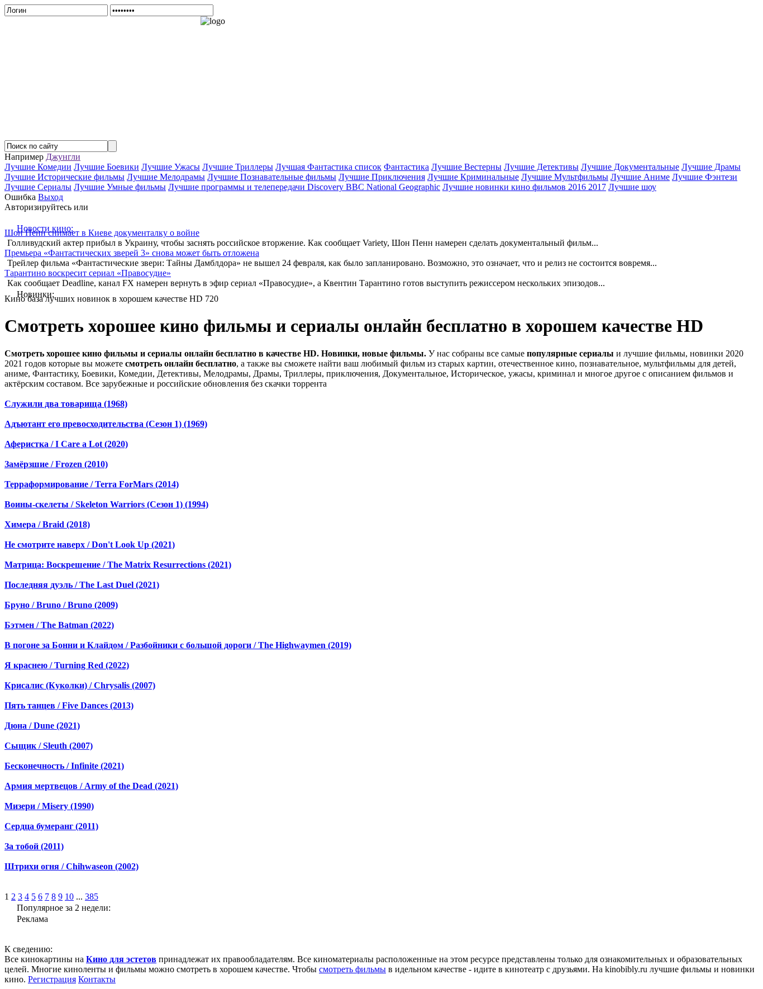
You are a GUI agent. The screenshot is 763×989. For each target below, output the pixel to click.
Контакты (97, 979)
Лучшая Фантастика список (328, 167)
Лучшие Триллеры (237, 167)
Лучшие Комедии (37, 167)
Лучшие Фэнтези (704, 177)
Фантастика (406, 167)
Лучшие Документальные (630, 167)
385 (91, 896)
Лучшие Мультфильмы (564, 177)
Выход (50, 197)
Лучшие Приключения (381, 177)
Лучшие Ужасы (170, 167)
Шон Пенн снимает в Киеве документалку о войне (101, 232)
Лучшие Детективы (541, 167)
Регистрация (52, 979)
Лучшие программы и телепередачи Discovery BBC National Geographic (304, 187)
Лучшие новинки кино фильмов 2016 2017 (524, 187)
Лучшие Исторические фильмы (64, 177)
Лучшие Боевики (106, 167)
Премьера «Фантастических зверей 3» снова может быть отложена (131, 253)
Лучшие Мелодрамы (166, 177)
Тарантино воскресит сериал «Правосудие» (87, 273)
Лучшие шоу (632, 187)
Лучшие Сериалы (37, 187)
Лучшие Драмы (711, 167)
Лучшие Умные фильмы (120, 187)
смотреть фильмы (352, 969)
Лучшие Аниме (640, 177)
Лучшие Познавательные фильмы (271, 177)
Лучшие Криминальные (473, 177)
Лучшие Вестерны (466, 167)
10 (69, 896)
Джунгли (63, 156)
